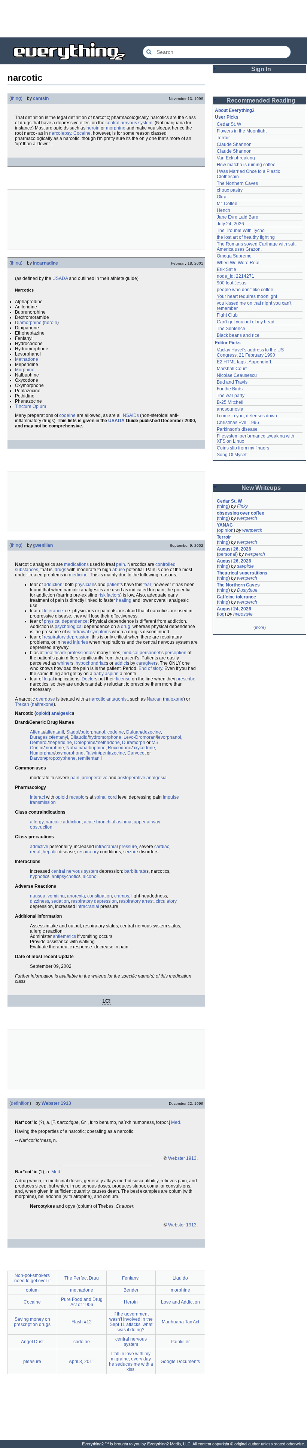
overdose (45, 699)
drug (125, 626)
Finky (242, 506)
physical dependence (66, 621)
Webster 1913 (56, 1103)
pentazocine (112, 753)
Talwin (92, 753)
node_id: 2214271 (235, 276)
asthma (123, 821)
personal (227, 554)
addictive (39, 846)
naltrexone (43, 704)
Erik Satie (226, 269)
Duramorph (133, 742)
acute (89, 821)
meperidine (60, 742)
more (259, 627)
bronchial (105, 821)
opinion (226, 530)
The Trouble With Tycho (241, 230)
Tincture (23, 406)
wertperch (247, 518)
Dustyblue (247, 590)
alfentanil (54, 732)
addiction (53, 584)
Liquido (180, 1278)
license (123, 679)
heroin (93, 128)
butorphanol (92, 732)
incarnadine (45, 263)
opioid (42, 713)
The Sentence (231, 328)
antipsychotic (65, 876)
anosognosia (230, 409)
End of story (150, 668)
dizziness (39, 901)
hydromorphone (105, 737)
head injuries (74, 642)
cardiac (161, 846)
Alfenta (37, 732)
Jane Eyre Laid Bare (237, 217)
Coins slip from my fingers (243, 448)
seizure (130, 851)
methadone (108, 742)
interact (37, 797)
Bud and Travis (232, 382)
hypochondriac (91, 663)
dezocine (151, 732)
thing (16, 98)
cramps (121, 896)
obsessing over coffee (240, 513)
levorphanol (169, 737)
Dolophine (84, 742)
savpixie (245, 566)
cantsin (41, 98)
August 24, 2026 (234, 609)
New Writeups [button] (261, 488)
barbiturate (135, 871)
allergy (36, 821)
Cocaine (82, 133)
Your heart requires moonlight (247, 296)
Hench (223, 210)
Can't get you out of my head (245, 321)
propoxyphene (61, 758)
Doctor (88, 679)
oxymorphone (69, 753)
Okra (222, 196)
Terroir (223, 137)
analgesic (61, 713)
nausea (37, 896)
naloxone (173, 699)
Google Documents (180, 1361)
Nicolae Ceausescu (237, 375)
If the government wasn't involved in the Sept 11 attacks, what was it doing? (131, 1321)
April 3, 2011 (81, 1361)
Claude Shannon (234, 144)
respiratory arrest (136, 901)
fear (147, 584)
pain (120, 564)
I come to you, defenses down (247, 415)
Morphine (24, 369)
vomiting (56, 896)
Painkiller (180, 1341)
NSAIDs (131, 415)
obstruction (41, 827)
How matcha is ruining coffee (246, 164)
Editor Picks (228, 342)
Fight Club (227, 315)
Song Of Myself (232, 454)
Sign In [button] (261, 69)
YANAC (225, 525)
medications (76, 564)
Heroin (131, 1302)
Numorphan (42, 753)
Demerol (39, 742)
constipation (99, 896)
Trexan (22, 704)
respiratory (88, 851)
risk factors (109, 595)
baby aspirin (106, 673)
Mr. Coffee (227, 203)
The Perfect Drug (81, 1278)
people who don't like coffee (245, 289)
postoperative (131, 777)
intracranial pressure (116, 846)
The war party (230, 395)
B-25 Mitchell (230, 402)
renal (35, 851)
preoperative (94, 777)
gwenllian (43, 545)
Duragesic (40, 737)
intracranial (87, 906)
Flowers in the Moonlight (242, 131)
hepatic (50, 851)
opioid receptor (70, 797)
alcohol (90, 876)
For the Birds (230, 388)
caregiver (145, 663)
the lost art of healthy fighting (246, 237)
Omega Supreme (234, 256)
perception (175, 652)
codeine (67, 415)
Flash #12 (82, 1321)
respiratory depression (66, 637)
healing (123, 600)
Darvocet (136, 753)
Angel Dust (32, 1341)
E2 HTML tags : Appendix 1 (244, 362)
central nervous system (129, 122)
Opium (39, 406)
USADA (60, 278)
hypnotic (38, 876)
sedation (60, 901)
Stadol (72, 732)
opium (32, 1290)
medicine (78, 574)
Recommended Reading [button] (261, 100)
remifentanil (90, 758)
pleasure (32, 1361)
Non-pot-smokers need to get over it (32, 1278)
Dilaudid (79, 737)
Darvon (37, 758)
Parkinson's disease (237, 429)
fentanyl (60, 737)
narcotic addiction (64, 821)
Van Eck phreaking (236, 158)
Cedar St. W (229, 124)
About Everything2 (235, 110)
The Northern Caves (237, 183)
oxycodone (144, 747)
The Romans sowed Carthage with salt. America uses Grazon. (257, 246)
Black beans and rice (238, 335)
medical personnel (141, 652)
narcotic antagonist (108, 699)
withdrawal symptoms (89, 631)
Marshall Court (232, 368)
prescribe (185, 679)
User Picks (226, 117)
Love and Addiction (180, 1302)
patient (114, 584)
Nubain (73, 747)
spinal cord (105, 797)
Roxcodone (119, 747)
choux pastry (230, 190)
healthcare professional (68, 652)
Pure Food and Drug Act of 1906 (82, 1302)
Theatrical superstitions (242, 573)
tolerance (53, 610)
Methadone (26, 359)
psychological (69, 626)
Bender (131, 1290)
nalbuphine (94, 747)
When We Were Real (238, 262)
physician (84, 584)
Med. (176, 1122)
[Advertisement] (153, 19)
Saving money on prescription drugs (32, 1322)
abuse (118, 569)
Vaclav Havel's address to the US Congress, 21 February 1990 (251, 352)
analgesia (156, 777)
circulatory (166, 901)
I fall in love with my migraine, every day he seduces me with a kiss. (131, 1361)
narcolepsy (60, 133)
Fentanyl (131, 1278)
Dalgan (133, 732)
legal (49, 679)
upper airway (147, 821)
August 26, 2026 (234, 549)
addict (121, 663)
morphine (115, 128)
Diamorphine (28, 322)
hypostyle (243, 614)
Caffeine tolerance (236, 597)
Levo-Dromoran (140, 737)
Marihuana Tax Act (180, 1321)
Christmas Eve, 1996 (238, 422)
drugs (60, 569)
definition (20, 1103)
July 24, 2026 (230, 223)
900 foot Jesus (231, 283)
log (221, 614)
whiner (64, 663)
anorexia (76, 896)
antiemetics (64, 936)
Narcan (154, 699)
